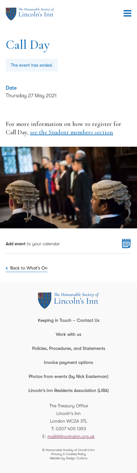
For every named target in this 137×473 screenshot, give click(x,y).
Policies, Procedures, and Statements (68, 348)
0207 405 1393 (71, 428)
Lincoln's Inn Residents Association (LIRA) (68, 390)
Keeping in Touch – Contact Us (68, 320)
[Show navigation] (127, 13)
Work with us (68, 334)
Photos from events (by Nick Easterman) (68, 376)
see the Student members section (71, 132)
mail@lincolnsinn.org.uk (71, 436)
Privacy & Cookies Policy (68, 454)
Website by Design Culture (68, 458)
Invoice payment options (68, 362)
